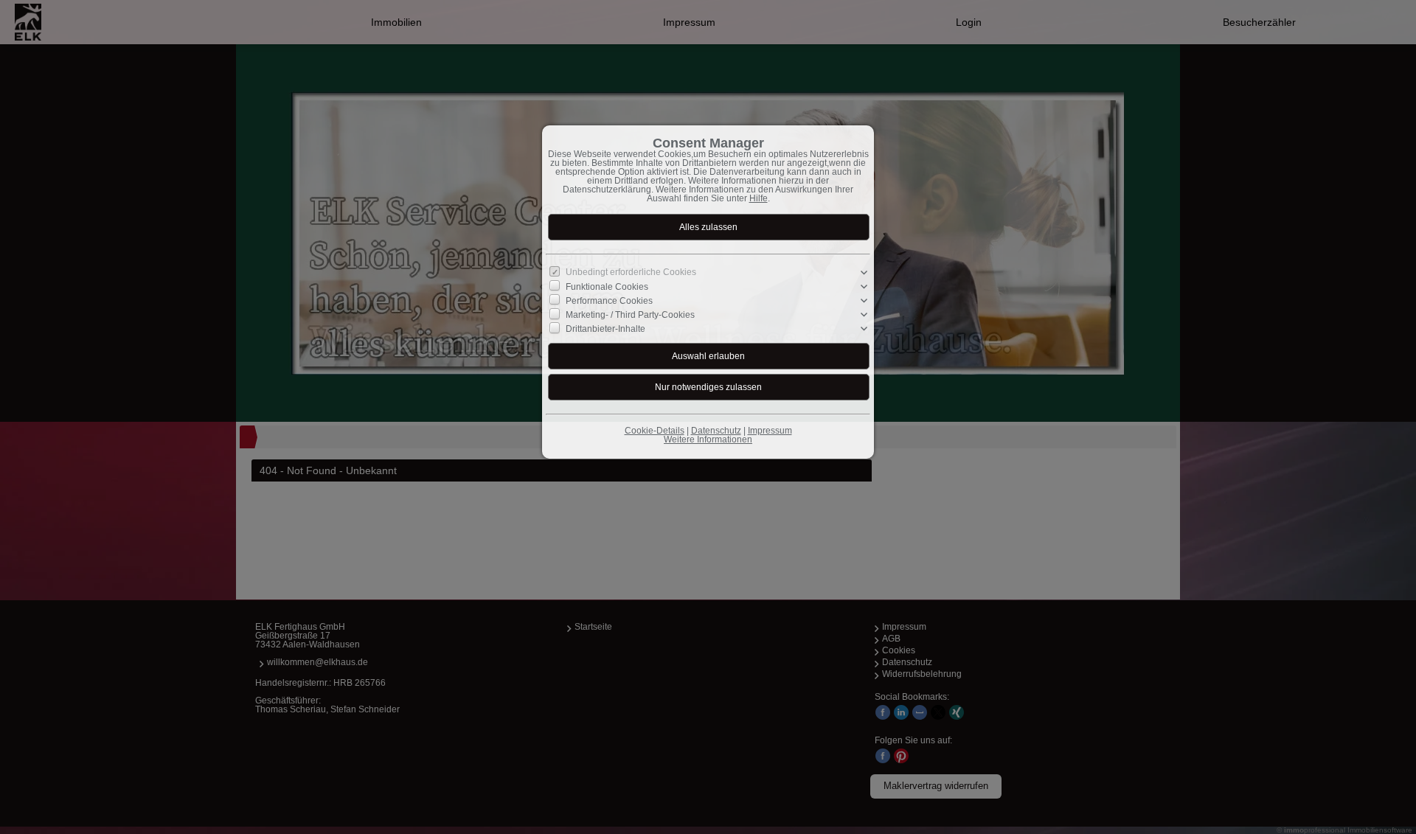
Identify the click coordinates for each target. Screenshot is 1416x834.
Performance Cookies (609, 301)
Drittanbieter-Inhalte (605, 329)
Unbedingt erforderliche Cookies (631, 272)
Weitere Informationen (708, 439)
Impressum (770, 430)
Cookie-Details (654, 430)
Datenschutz (716, 430)
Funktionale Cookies (607, 287)
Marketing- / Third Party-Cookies (630, 315)
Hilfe (758, 198)
